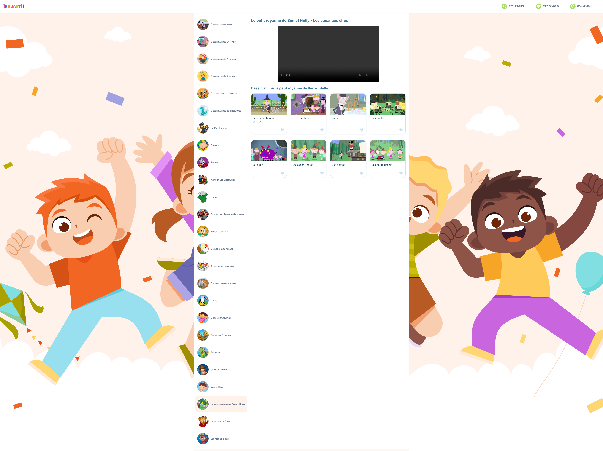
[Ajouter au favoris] (269, 131)
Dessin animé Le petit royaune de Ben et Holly (289, 88)
